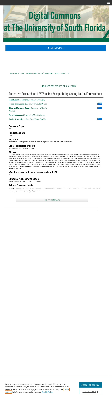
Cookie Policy (47, 392)
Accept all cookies (90, 384)
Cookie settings (90, 391)
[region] (56, 388)
